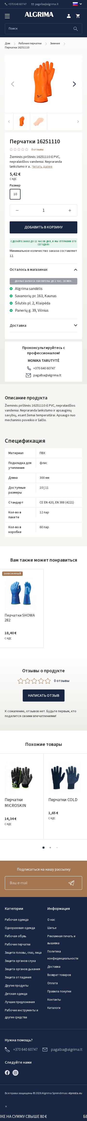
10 (15, 194)
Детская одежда (16, 994)
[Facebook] (8, 1072)
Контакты (54, 999)
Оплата (52, 983)
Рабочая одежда (17, 920)
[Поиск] (76, 28)
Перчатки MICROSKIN (15, 803)
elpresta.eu (75, 1093)
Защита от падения (18, 977)
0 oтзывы (37, 149)
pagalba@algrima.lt (47, 375)
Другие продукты (17, 985)
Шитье (51, 928)
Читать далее (42, 166)
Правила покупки (59, 991)
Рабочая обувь (15, 936)
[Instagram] (16, 1072)
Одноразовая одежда (20, 928)
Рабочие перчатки (17, 944)
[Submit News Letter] (72, 883)
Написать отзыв (43, 695)
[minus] (17, 210)
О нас (51, 920)
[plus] (69, 210)
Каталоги (53, 1008)
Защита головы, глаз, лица (23, 953)
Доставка (53, 967)
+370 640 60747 (44, 368)
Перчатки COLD (62, 800)
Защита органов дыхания (22, 969)
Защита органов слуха (20, 961)
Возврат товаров (59, 975)
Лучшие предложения (20, 1002)
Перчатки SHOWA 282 (20, 618)
